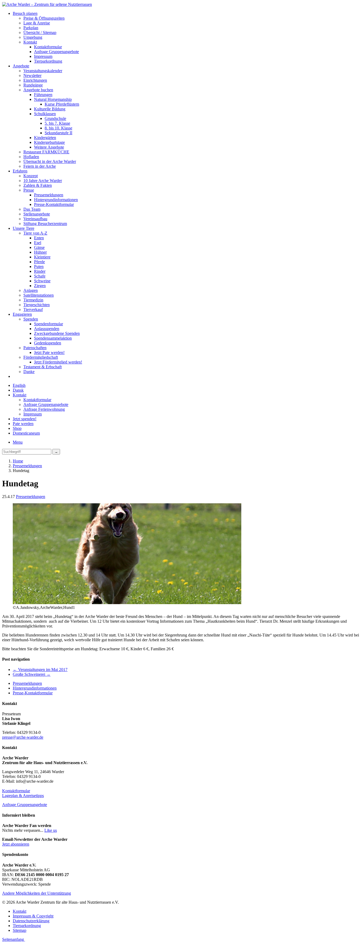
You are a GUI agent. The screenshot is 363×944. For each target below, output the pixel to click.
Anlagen (30, 290)
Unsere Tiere (23, 228)
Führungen (43, 94)
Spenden (30, 319)
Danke (29, 371)
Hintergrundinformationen (56, 199)
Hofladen (31, 156)
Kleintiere (42, 257)
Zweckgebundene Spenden (57, 333)
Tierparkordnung (48, 61)
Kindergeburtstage (49, 142)
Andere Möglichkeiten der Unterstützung (36, 893)
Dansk (18, 390)
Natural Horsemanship (53, 99)
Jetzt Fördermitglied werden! (58, 362)
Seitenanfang (13, 939)
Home (18, 461)
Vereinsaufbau (35, 218)
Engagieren (22, 314)
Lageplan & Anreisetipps (23, 795)
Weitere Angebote (49, 147)
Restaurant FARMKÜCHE (46, 152)
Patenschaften (35, 347)
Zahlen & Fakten (37, 185)
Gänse (39, 247)
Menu (18, 442)
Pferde (39, 261)
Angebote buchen (38, 90)
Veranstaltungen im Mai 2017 (40, 669)
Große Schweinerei (31, 674)
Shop (17, 428)
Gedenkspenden (47, 343)
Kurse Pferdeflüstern (62, 104)
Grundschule (55, 118)
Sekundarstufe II (58, 133)
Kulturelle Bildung (49, 109)
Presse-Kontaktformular (54, 204)
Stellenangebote (36, 214)
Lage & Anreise (36, 23)
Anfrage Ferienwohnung (44, 409)
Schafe (39, 276)
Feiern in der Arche (39, 166)
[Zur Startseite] (47, 4)
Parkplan (30, 27)
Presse (28, 190)
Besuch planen (25, 13)
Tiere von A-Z (35, 233)
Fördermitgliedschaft (40, 357)
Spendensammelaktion (53, 338)
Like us (50, 830)
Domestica (26, 433)
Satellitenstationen (38, 295)
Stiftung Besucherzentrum (45, 223)
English (19, 385)
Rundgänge (33, 85)
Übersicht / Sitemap (39, 32)
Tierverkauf (33, 309)
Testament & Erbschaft (42, 367)
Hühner (40, 252)
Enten (39, 238)
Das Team (31, 209)
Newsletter (32, 75)
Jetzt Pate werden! (49, 352)
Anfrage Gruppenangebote (56, 51)
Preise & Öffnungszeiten (44, 18)
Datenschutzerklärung (31, 921)
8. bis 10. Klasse (58, 128)
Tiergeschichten (36, 304)
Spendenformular (48, 324)
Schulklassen (45, 113)
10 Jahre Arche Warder (42, 180)
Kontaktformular (48, 47)
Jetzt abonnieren (15, 844)
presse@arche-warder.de (22, 737)
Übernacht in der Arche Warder (49, 161)
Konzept (30, 176)
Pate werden (23, 423)
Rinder (39, 271)
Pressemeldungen (48, 195)
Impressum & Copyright (33, 916)
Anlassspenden (46, 328)
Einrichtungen (35, 80)
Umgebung (32, 37)
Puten (39, 266)
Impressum (43, 56)
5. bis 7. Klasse (57, 123)
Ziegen (40, 285)
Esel (37, 242)
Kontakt (30, 42)
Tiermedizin (33, 300)
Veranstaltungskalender (42, 70)
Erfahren (20, 171)
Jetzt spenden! (24, 419)
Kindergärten (45, 137)
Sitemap (19, 930)
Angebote (21, 66)
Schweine (42, 281)
